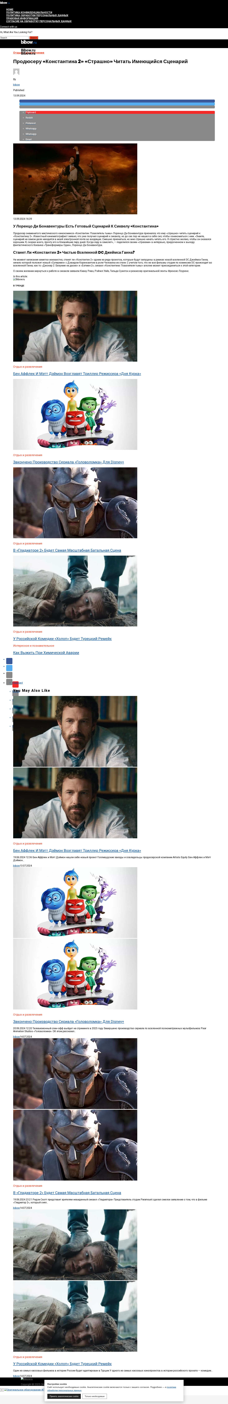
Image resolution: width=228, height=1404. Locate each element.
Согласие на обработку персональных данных (39, 21)
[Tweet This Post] (117, 104)
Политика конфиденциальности (29, 12)
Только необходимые (95, 1396)
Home (9, 9)
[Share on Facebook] (117, 101)
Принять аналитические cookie (64, 1396)
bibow (16, 84)
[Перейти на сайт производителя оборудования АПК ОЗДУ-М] (41, 1389)
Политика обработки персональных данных (37, 15)
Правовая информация (22, 18)
